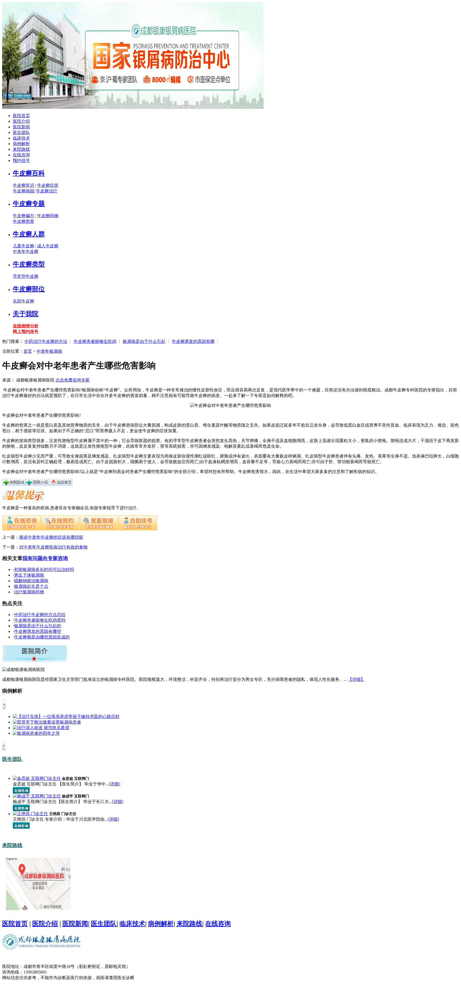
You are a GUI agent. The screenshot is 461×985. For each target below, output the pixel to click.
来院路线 (21, 149)
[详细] (114, 784)
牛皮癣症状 (47, 185)
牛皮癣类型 (29, 264)
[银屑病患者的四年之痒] (36, 733)
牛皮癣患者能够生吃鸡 (95, 341)
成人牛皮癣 (47, 246)
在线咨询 (21, 155)
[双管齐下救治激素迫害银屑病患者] (47, 722)
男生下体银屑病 (29, 575)
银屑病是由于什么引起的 (37, 625)
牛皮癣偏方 (23, 215)
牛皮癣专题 (29, 203)
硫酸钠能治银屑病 (31, 580)
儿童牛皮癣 (23, 246)
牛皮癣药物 (47, 215)
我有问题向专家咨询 (45, 558)
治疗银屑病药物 (29, 592)
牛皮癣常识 (23, 185)
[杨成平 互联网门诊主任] (37, 796)
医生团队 (21, 132)
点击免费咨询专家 (72, 380)
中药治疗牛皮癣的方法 (46, 341)
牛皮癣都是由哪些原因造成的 (42, 637)
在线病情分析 (25, 326)
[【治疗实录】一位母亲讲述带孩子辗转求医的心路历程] (66, 716)
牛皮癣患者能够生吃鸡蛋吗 (39, 620)
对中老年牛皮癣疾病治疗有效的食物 (53, 547)
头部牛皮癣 (23, 301)
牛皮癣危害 (23, 221)
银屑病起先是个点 (31, 586)
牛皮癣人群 (29, 234)
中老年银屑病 (49, 351)
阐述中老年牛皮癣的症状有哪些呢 (51, 537)
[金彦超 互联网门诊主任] (37, 778)
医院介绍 (21, 121)
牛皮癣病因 (23, 191)
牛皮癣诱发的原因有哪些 (37, 631)
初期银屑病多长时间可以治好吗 (44, 569)
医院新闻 (21, 127)
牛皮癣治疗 (46, 191)
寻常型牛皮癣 (25, 276)
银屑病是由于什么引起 (144, 341)
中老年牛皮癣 (25, 251)
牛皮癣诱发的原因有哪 (193, 341)
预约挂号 (21, 160)
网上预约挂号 (25, 331)
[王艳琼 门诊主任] (30, 813)
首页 (27, 351)
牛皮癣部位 (29, 288)
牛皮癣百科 (29, 173)
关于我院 (25, 313)
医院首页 (21, 115)
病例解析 (21, 143)
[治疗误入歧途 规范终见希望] (41, 727)
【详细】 (356, 679)
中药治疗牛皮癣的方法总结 (39, 614)
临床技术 (21, 138)
